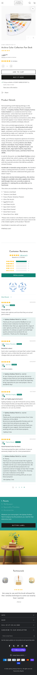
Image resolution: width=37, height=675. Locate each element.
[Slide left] (28, 38)
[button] (29, 3)
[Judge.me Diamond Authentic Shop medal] (13, 286)
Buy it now (18, 77)
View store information (10, 87)
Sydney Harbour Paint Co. (8, 44)
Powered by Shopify (18, 671)
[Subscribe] (34, 636)
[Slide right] (33, 38)
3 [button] (19, 487)
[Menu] (2, 3)
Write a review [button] (18, 275)
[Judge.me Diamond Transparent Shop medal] (22, 286)
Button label (18, 525)
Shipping (3, 57)
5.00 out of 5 (23, 255)
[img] (5, 302)
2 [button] (16, 487)
